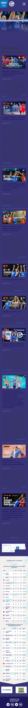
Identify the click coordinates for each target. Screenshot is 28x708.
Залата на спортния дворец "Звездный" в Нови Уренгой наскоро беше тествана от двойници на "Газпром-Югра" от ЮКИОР (14, 514)
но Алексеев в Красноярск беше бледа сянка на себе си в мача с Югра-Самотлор (13, 187)
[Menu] (24, 4)
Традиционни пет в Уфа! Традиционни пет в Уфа (13, 345)
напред (11, 551)
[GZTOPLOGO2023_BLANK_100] (11, 4)
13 (24, 548)
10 (14, 548)
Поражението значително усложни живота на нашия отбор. (13, 462)
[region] (14, 23)
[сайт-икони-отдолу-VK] (12, 704)
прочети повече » (6, 162)
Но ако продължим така (13, 279)
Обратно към (7, 545)
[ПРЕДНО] (8, 704)
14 (3, 551)
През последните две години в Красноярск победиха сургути (12, 228)
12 (20, 548)
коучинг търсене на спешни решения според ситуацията (13, 73)
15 (6, 551)
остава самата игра (11, 312)
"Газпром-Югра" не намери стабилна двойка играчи (13, 118)
